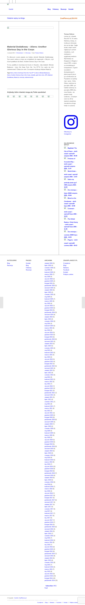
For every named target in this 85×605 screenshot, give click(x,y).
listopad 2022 (49, 363)
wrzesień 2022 (49, 368)
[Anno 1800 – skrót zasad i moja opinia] (83, 302)
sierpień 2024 (49, 317)
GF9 (46, 75)
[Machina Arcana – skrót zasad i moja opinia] (1, 302)
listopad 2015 (49, 551)
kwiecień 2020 (49, 433)
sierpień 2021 (49, 397)
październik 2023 (50, 339)
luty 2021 (47, 410)
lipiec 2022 (48, 372)
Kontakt (28, 263)
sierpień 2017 (49, 504)
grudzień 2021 (49, 388)
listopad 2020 (49, 417)
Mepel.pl (16, 77)
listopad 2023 (49, 337)
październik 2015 (50, 553)
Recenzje (29, 270)
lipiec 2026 (48, 265)
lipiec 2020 (48, 426)
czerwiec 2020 (49, 428)
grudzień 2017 (49, 495)
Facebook (66, 270)
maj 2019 (47, 457)
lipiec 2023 (48, 346)
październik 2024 (50, 312)
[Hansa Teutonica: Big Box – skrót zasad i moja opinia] (10, 98)
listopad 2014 (49, 578)
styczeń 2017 (49, 520)
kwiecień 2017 (49, 513)
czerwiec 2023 (49, 348)
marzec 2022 (48, 381)
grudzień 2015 (49, 549)
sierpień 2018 (49, 477)
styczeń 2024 (49, 332)
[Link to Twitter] (10, 1)
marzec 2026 (48, 274)
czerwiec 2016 (49, 535)
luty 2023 (47, 357)
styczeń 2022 (49, 386)
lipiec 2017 (48, 506)
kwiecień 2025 (49, 299)
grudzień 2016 (49, 522)
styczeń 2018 (49, 493)
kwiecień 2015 (49, 567)
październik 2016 (50, 527)
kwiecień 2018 (49, 486)
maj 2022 (47, 377)
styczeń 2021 (49, 413)
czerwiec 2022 (49, 375)
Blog (8, 263)
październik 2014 (50, 580)
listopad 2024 (49, 310)
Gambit (16, 598)
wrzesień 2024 (49, 314)
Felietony (28, 268)
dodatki (33, 75)
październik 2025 (50, 285)
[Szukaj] (76, 9)
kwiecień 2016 (49, 540)
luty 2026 (47, 276)
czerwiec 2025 (49, 294)
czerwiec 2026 (49, 268)
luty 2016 (47, 544)
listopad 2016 (49, 524)
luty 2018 (47, 491)
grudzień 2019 (49, 442)
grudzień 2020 (49, 415)
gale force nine (40, 75)
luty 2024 (47, 330)
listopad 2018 (49, 471)
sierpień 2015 (49, 558)
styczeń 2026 (49, 279)
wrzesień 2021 (49, 395)
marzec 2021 (48, 408)
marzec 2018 (48, 489)
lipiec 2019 (48, 453)
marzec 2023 (48, 355)
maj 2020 (47, 431)
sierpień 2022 (49, 370)
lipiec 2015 (48, 560)
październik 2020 (50, 419)
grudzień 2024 (49, 308)
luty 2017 (47, 518)
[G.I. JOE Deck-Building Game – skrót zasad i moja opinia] (27, 98)
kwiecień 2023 (49, 352)
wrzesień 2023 (49, 341)
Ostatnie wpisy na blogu (16, 18)
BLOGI (74, 18)
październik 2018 (50, 473)
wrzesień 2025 (49, 288)
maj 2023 (47, 350)
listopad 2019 (49, 444)
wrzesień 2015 (49, 556)
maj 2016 (47, 538)
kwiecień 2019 (49, 460)
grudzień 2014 (49, 576)
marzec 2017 (48, 515)
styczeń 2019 (49, 466)
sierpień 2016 (49, 531)
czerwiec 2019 (49, 455)
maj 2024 (47, 323)
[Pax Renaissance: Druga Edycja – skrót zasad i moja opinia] (15, 98)
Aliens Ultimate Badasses (42, 73)
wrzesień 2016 (49, 529)
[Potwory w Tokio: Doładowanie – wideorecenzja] (21, 98)
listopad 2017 (49, 497)
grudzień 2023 (49, 334)
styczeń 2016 (49, 547)
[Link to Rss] (17, 1)
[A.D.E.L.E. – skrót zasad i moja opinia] (44, 98)
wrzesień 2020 (49, 422)
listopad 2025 (49, 283)
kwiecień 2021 (49, 406)
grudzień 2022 (49, 361)
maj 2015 (47, 565)
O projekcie (66, 263)
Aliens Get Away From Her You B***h (24, 73)
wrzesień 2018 (49, 475)
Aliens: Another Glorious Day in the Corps (18, 75)
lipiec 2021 (48, 399)
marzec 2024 (48, 328)
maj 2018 (47, 484)
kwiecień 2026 (49, 272)
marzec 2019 (48, 462)
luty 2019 (47, 464)
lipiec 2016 (48, 533)
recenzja (21, 77)
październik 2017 (50, 500)
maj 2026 (47, 270)
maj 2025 (47, 297)
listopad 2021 (49, 390)
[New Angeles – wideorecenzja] (50, 98)
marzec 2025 (48, 301)
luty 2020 (47, 437)
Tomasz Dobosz (39, 53)
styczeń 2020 (49, 440)
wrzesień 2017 (49, 502)
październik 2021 (50, 393)
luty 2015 (47, 571)
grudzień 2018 (49, 468)
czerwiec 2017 (49, 509)
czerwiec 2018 (49, 482)
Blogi (64, 265)
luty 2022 (47, 384)
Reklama (66, 268)
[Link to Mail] (13, 1)
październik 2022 (50, 366)
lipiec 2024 (48, 319)
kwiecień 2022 (49, 379)
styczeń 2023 (49, 359)
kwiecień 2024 (49, 325)
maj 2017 (47, 511)
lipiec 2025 (48, 292)
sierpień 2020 (49, 424)
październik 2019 (50, 446)
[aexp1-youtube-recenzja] (30, 35)
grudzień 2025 (49, 281)
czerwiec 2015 (49, 562)
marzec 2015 (48, 569)
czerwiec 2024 (49, 321)
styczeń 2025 (49, 305)
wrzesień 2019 (49, 448)
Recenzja (28, 53)
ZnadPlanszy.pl (65, 18)
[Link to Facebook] (7, 1)
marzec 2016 (48, 542)
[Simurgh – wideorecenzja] (39, 98)
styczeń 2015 (49, 573)
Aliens (12, 73)
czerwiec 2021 (49, 402)
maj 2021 (47, 404)
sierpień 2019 (49, 451)
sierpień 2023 (49, 343)
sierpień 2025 (49, 290)
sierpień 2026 (49, 263)
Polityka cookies (68, 274)
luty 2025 (47, 303)
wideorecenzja (29, 77)
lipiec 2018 (48, 480)
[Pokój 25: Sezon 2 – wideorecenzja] (33, 98)
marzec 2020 (48, 435)
